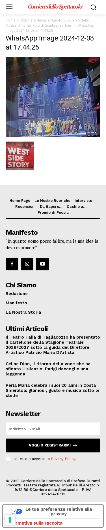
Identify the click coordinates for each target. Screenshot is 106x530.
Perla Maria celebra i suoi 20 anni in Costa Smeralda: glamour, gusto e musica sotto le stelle (52, 390)
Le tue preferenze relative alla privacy (58, 511)
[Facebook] (12, 264)
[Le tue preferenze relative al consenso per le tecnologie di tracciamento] (10, 520)
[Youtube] (42, 264)
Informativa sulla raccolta (34, 523)
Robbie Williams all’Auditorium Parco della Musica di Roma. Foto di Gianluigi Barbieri (47, 23)
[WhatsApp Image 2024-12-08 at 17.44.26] (53, 135)
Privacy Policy (63, 459)
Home (11, 20)
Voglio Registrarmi (50, 445)
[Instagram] (27, 264)
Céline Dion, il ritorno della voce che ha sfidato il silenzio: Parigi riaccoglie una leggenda (48, 369)
